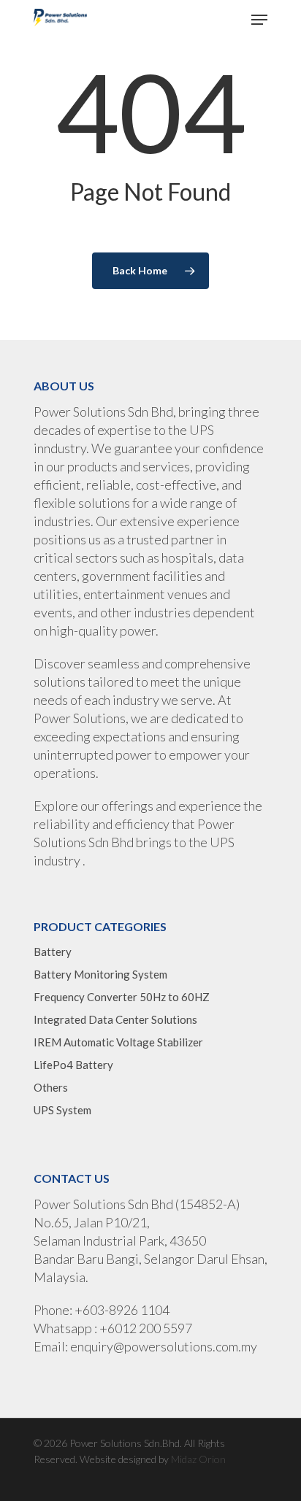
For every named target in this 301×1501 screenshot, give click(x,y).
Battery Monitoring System (100, 974)
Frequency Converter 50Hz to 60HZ (122, 996)
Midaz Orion (198, 1459)
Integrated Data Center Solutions (115, 1019)
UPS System (62, 1109)
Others (51, 1087)
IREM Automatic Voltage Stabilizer (118, 1042)
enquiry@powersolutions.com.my (163, 1346)
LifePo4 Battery (73, 1064)
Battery (53, 951)
